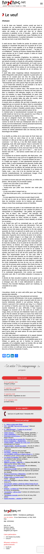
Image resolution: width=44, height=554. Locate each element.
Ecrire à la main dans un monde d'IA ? (15, 439)
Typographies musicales (11, 495)
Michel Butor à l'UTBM (10, 469)
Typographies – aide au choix (12, 492)
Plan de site (7, 525)
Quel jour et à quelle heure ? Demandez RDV (20, 414)
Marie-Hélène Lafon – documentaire (14, 465)
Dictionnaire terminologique (12, 436)
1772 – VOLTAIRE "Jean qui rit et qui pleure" (16, 426)
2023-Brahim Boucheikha (13, 537)
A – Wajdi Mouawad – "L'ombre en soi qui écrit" (18, 429)
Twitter (8, 548)
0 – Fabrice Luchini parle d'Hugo (13, 424)
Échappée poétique (9, 384)
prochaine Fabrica (9, 401)
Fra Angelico (7, 451)
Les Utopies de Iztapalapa (11, 457)
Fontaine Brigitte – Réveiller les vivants (15, 446)
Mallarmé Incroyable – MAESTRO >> (14, 462)
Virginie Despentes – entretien (12, 498)
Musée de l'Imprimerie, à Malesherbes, (15, 474)
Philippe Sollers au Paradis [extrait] (14, 477)
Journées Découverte (10, 389)
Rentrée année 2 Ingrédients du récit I (15, 395)
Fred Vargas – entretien (10, 452)
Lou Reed (7, 460)
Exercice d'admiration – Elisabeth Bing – (15, 441)
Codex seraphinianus (10, 434)
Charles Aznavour (9, 432)
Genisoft (15, 530)
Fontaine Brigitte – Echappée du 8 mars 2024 (17, 442)
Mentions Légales (9, 527)
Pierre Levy (7, 480)
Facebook (8, 547)
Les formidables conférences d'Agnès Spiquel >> (18, 454)
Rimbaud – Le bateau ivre (11, 488)
